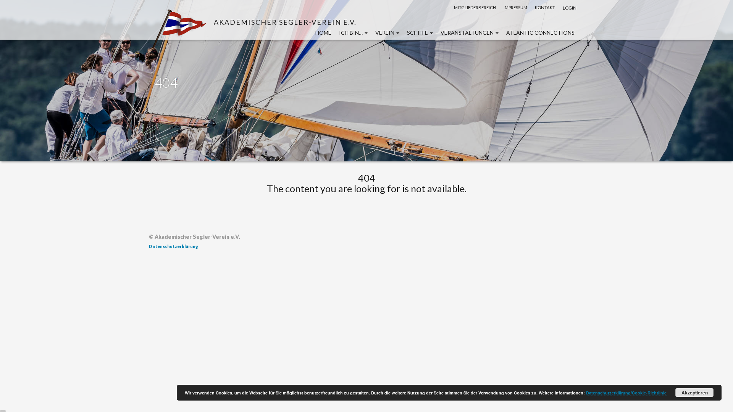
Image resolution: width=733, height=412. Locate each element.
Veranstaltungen (468, 32)
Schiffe (418, 32)
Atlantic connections (540, 32)
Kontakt (545, 7)
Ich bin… (351, 32)
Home (323, 32)
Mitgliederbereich (475, 7)
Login (569, 7)
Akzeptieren (694, 392)
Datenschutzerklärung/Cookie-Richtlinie (626, 393)
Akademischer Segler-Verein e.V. (285, 22)
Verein (385, 32)
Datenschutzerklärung (173, 246)
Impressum (515, 7)
